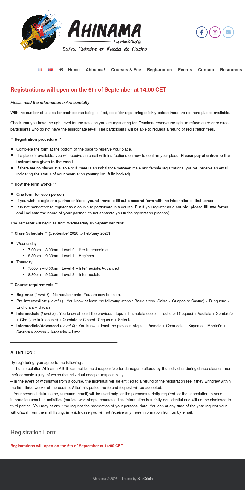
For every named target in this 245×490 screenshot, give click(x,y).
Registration (159, 69)
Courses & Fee (126, 69)
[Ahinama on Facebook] (202, 32)
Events (185, 69)
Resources (231, 69)
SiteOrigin (145, 478)
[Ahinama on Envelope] (228, 32)
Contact (206, 69)
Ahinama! (95, 69)
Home (74, 69)
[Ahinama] (85, 32)
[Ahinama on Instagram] (215, 32)
